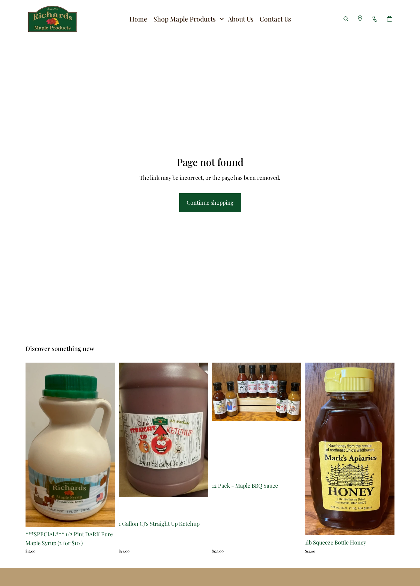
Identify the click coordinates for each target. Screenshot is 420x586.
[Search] (346, 18)
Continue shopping (210, 202)
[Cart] (389, 18)
